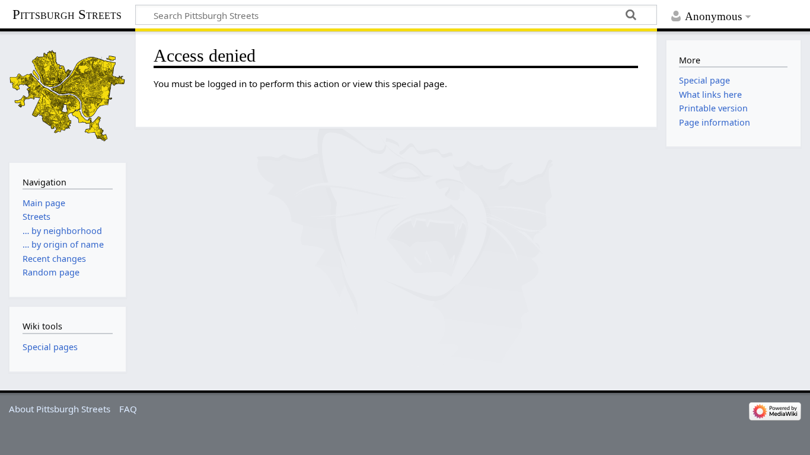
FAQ (128, 409)
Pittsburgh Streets (67, 14)
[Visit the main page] (67, 95)
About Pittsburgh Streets (59, 409)
